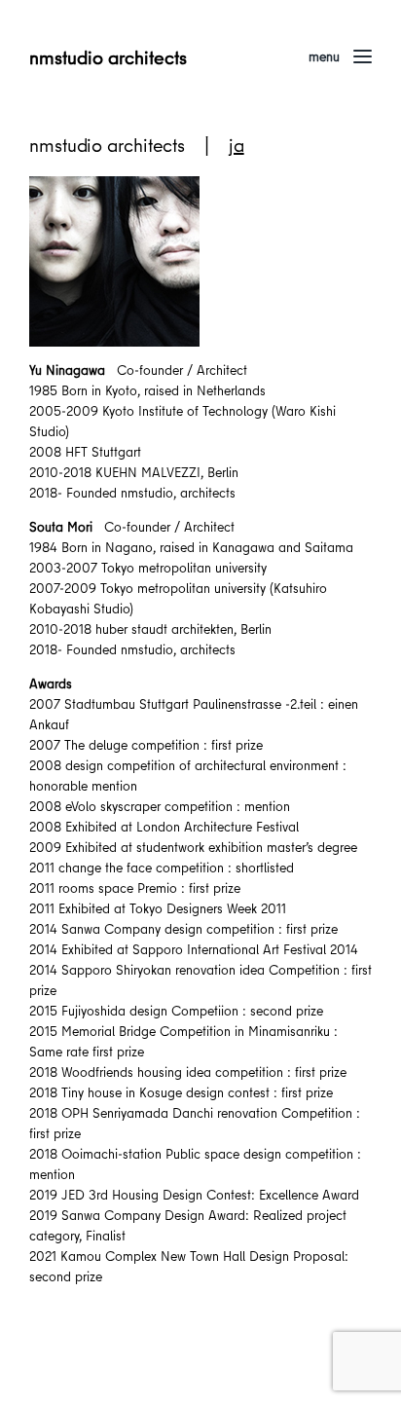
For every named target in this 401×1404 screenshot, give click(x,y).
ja (236, 144)
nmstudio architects (108, 57)
